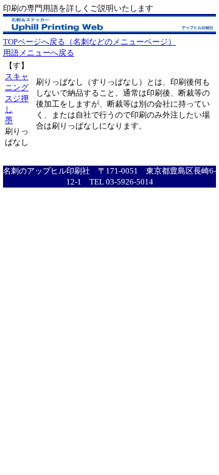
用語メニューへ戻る (38, 52)
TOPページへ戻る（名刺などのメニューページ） (89, 41)
